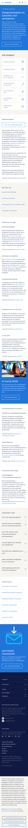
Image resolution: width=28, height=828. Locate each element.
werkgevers (5, 696)
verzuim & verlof (7, 617)
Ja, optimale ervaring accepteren (14, 817)
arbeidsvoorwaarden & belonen (12, 592)
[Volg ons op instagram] (16, 736)
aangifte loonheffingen (9, 192)
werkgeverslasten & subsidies (11, 598)
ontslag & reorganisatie (9, 605)
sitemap (4, 753)
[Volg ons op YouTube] (9, 736)
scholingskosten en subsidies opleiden (14, 204)
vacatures (4, 679)
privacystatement (7, 746)
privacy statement (12, 809)
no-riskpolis (19, 356)
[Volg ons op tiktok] (19, 736)
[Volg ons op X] (13, 736)
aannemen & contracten (9, 586)
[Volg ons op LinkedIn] (3, 736)
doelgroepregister (21, 178)
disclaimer (5, 750)
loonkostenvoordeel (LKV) (17, 143)
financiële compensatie (9, 8)
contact (4, 689)
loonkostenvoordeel (8, 198)
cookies (4, 748)
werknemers (5, 684)
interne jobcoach (20, 461)
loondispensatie (18, 299)
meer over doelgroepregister (13, 125)
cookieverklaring (6, 811)
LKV (20, 265)
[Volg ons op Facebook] (6, 736)
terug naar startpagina (11, 44)
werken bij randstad (7, 742)
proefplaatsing (18, 329)
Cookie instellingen (14, 825)
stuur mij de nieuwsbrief (12, 666)
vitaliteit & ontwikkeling (9, 611)
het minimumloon (13, 236)
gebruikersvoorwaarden (8, 744)
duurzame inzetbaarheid (9, 455)
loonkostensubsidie (19, 249)
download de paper (10, 397)
